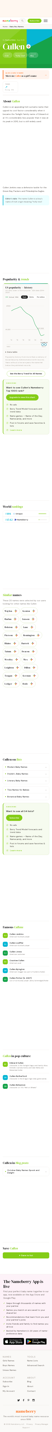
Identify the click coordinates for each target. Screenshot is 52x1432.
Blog (29, 1381)
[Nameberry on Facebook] (23, 1400)
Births (31, 297)
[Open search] (22, 20)
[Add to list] (28, 46)
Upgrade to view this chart (22, 397)
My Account (9, 1391)
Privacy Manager (41, 1424)
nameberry (26, 1411)
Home (5, 27)
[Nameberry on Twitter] (18, 1400)
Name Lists (32, 1360)
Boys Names (9, 1365)
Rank (24, 297)
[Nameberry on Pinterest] (28, 1400)
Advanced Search (35, 1365)
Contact (31, 1391)
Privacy (29, 1424)
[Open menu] (45, 20)
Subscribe (34, 21)
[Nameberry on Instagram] (33, 1400)
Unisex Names (9, 1370)
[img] (26, 321)
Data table (12, 352)
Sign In (6, 1386)
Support (26, 1427)
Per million (41, 297)
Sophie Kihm (10, 40)
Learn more (16, 430)
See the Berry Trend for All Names (26, 373)
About (30, 1386)
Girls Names (8, 1360)
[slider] (42, 344)
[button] (26, 1255)
